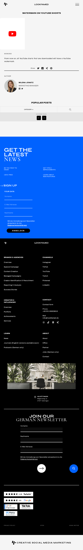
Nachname (9, 213)
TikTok (45, 267)
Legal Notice (74, 525)
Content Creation (11, 271)
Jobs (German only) (51, 352)
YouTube (46, 271)
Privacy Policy (9, 525)
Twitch (45, 276)
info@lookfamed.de (51, 318)
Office (45, 343)
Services (7, 321)
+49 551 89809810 (50, 311)
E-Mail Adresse (11, 204)
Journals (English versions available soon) (21, 343)
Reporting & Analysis (12, 285)
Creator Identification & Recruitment (19, 280)
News (6, 338)
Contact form (48, 304)
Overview (7, 262)
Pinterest (46, 280)
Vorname (8, 196)
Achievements (10, 316)
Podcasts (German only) (14, 347)
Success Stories (10, 289)
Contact (46, 356)
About (45, 338)
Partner (46, 347)
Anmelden (18, 230)
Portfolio (7, 312)
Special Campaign (11, 267)
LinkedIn (46, 285)
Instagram (47, 262)
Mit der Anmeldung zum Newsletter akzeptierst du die (21, 223)
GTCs (42, 525)
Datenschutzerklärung (17, 225)
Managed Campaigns (12, 276)
